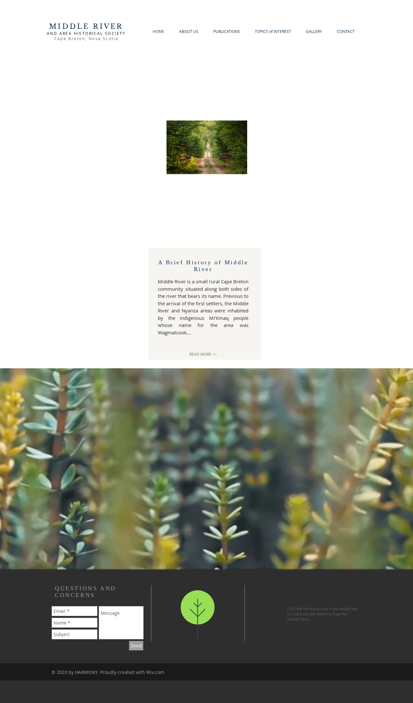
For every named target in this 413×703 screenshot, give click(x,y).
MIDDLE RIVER (86, 26)
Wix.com (155, 672)
